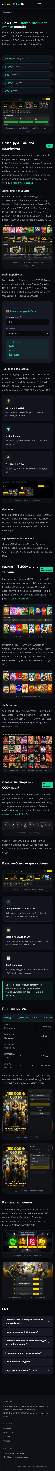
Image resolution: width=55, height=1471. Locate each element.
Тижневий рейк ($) (14, 317)
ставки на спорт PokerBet (16, 814)
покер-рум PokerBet (22, 182)
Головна (6, 12)
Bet (19, 4)
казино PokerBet (19, 598)
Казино (6, 1437)
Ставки (6, 1441)
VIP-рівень (10, 328)
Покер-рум (8, 1432)
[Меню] (39, 4)
